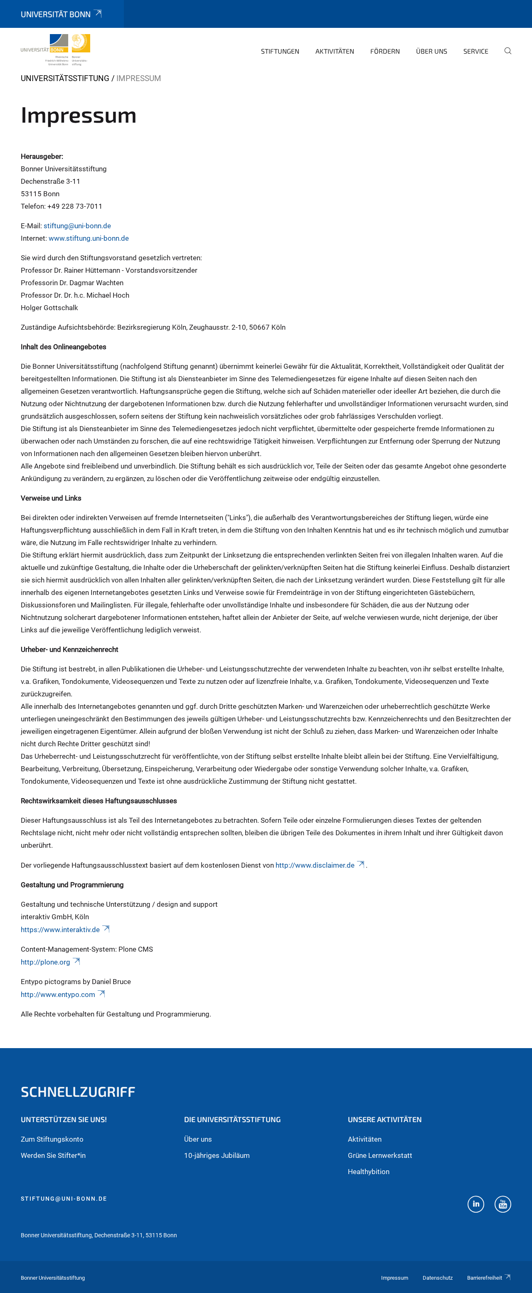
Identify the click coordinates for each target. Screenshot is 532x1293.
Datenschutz (438, 1278)
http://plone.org (45, 962)
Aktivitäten (334, 51)
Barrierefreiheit (484, 1278)
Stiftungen (280, 51)
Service (475, 51)
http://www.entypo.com (58, 994)
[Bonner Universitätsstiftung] (55, 50)
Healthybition (368, 1171)
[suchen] (504, 56)
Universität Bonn (56, 14)
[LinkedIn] (476, 1205)
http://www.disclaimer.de (315, 865)
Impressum (394, 1278)
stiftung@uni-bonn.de (77, 226)
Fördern (385, 51)
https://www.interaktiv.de (60, 929)
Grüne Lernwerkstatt (380, 1155)
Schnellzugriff (78, 1091)
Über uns (431, 51)
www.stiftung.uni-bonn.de (89, 238)
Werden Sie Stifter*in (53, 1155)
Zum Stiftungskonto (52, 1139)
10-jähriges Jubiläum (217, 1155)
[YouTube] (503, 1205)
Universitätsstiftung (65, 78)
